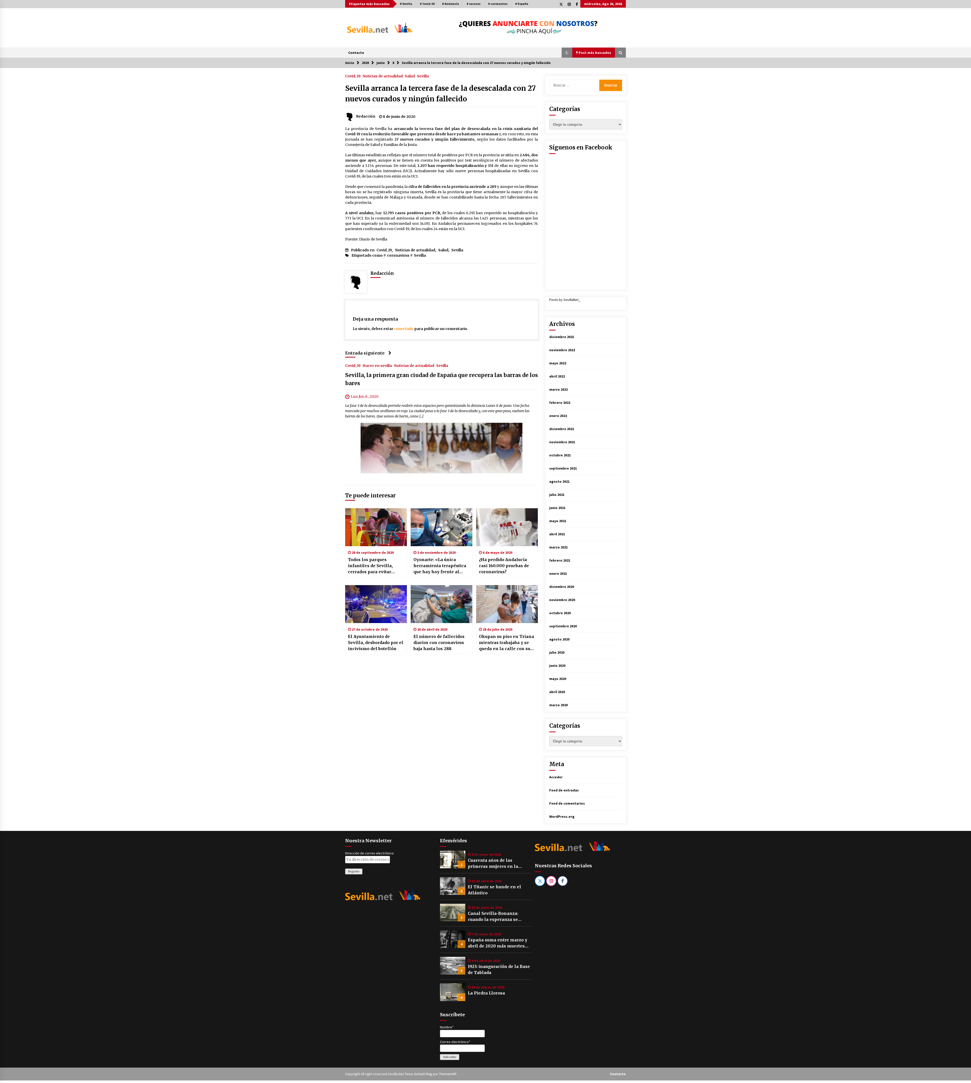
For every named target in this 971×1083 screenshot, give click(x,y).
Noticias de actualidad (383, 76)
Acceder (556, 777)
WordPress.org (562, 816)
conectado (403, 328)
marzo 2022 (558, 389)
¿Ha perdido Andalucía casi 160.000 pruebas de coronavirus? (504, 565)
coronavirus (398, 255)
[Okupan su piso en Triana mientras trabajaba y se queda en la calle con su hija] (507, 604)
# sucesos (473, 4)
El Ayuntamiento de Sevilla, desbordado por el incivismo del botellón (375, 642)
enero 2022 (558, 415)
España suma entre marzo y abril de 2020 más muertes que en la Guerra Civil (497, 943)
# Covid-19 (427, 4)
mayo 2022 (557, 363)
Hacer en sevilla (377, 365)
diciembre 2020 (561, 586)
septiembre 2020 (563, 626)
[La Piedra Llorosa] (452, 992)
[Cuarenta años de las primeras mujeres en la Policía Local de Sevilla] (452, 859)
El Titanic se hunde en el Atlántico (494, 889)
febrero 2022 (559, 402)
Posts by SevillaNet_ (564, 299)
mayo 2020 (557, 678)
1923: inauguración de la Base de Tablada (499, 969)
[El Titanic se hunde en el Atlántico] (452, 886)
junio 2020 (557, 665)
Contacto (356, 52)
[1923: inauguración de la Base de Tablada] (452, 966)
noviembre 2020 (562, 600)
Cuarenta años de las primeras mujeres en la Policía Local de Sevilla (493, 863)
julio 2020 (556, 652)
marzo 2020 (558, 705)
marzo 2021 (558, 547)
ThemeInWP (448, 1074)
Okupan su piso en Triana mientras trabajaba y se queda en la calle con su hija (506, 643)
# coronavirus (497, 4)
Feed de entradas (564, 790)
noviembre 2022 (562, 350)
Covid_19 (353, 76)
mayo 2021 (557, 521)
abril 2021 (557, 534)
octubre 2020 (560, 613)
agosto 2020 (559, 639)
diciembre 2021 (561, 429)
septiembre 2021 (563, 468)
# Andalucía (450, 4)
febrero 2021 (559, 560)
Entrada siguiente (365, 353)
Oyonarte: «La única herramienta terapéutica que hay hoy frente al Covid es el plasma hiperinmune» (439, 566)
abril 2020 (557, 692)
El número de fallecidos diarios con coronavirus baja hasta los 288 (439, 642)
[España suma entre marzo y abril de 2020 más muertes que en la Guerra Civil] (452, 939)
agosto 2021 (559, 481)
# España (521, 4)
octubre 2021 (560, 455)
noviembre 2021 (562, 442)
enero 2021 (558, 573)
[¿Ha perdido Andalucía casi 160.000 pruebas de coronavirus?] (507, 527)
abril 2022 (557, 376)
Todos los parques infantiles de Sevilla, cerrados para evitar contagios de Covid (370, 566)
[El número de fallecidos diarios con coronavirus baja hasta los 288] (441, 604)
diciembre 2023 (561, 337)
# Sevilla (406, 4)
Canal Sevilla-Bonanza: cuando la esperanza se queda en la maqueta (493, 916)
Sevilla (423, 76)
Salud (410, 76)
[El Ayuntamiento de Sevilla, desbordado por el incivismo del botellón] (376, 604)
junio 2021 (557, 507)
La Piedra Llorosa (486, 993)
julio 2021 (556, 494)
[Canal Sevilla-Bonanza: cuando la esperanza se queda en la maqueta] (452, 912)
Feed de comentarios (567, 803)
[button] (567, 53)
